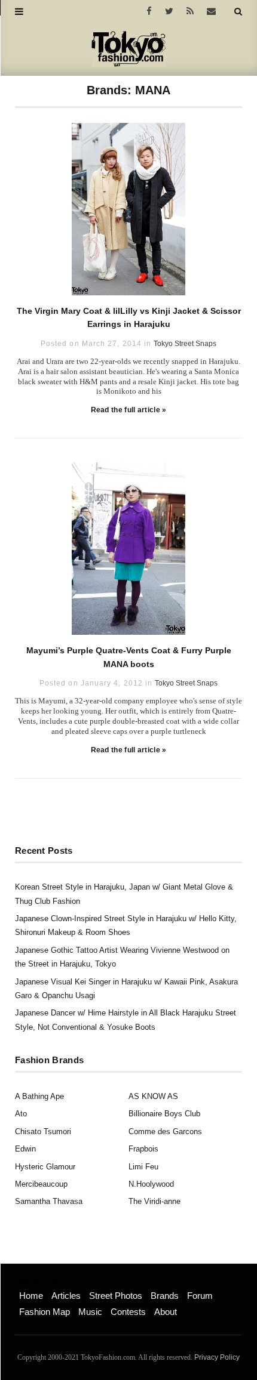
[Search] (238, 11)
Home (31, 1296)
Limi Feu (143, 1166)
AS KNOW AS (153, 1096)
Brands (165, 1296)
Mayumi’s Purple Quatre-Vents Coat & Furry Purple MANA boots (128, 657)
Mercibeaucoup (41, 1184)
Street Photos (115, 1296)
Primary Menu (39, 1283)
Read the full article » (129, 410)
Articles (66, 1296)
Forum (200, 1296)
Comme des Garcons (165, 1131)
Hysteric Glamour (45, 1166)
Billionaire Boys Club (164, 1113)
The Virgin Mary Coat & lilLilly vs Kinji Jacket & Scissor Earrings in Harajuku (129, 317)
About (165, 1312)
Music (90, 1312)
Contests (128, 1312)
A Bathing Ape (39, 1096)
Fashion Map (44, 1312)
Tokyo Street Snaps (185, 343)
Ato (21, 1113)
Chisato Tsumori (43, 1131)
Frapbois (143, 1148)
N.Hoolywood (151, 1184)
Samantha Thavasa (48, 1201)
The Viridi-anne (154, 1201)
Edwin (25, 1148)
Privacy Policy (217, 1357)
